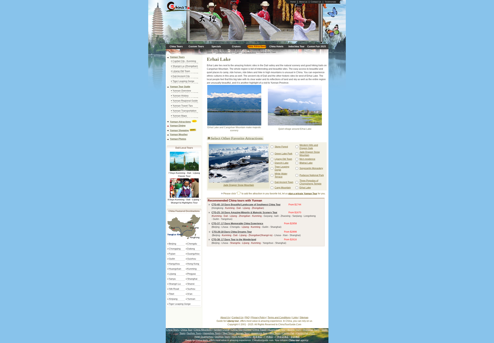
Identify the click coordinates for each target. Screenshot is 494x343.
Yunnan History (181, 95)
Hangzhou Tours (212, 333)
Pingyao (191, 274)
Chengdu (192, 243)
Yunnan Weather (179, 134)
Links (295, 317)
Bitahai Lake (306, 163)
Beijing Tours (294, 330)
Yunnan (191, 299)
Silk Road (174, 289)
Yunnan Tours (177, 57)
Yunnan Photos (178, 139)
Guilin (172, 258)
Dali (237, 52)
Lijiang (172, 274)
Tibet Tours (228, 333)
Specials (216, 46)
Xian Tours (274, 333)
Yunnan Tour (242, 333)
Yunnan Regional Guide (185, 100)
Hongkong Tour (259, 333)
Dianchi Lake (281, 163)
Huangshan (175, 269)
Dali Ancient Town (284, 182)
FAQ (247, 317)
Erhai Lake (305, 187)
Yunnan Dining (177, 125)
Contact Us (316, 2)
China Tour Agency (241, 330)
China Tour (186, 330)
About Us (225, 317)
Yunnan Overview (182, 90)
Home (293, 2)
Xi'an (189, 294)
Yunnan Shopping (179, 130)
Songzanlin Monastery (311, 168)
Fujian (172, 253)
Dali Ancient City (181, 76)
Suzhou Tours (194, 333)
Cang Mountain (283, 187)
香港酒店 (257, 336)
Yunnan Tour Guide (180, 86)
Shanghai (192, 279)
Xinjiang (173, 299)
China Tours (176, 46)
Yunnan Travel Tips (183, 105)
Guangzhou (193, 253)
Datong (191, 248)
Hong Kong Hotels (241, 336)
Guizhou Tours (222, 336)
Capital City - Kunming (184, 61)
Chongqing (175, 248)
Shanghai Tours (311, 330)
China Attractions (256, 46)
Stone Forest (281, 146)
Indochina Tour (296, 46)
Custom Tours (196, 46)
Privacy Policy (258, 317)
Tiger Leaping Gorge (183, 81)
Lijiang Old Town (181, 71)
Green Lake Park (283, 153)
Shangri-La (175, 284)
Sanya (172, 279)
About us (303, 2)
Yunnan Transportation (184, 110)
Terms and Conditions (279, 317)
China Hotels (276, 46)
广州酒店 (268, 336)
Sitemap (304, 317)
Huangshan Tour (277, 330)
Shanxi (191, 284)
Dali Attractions (249, 52)
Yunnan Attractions (180, 121)
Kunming (192, 269)
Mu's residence (307, 159)
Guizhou (191, 258)
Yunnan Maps (180, 115)
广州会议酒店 (282, 336)
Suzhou (191, 289)
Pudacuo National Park (311, 175)
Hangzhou (174, 264)
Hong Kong (193, 264)
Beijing (172, 243)
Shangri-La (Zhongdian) (185, 66)
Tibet (171, 294)
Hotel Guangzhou (204, 336)
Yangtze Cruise (221, 330)
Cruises (236, 46)
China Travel (259, 330)
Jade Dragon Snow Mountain (238, 185)
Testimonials (330, 2)
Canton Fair (288, 333)
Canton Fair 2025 (316, 46)
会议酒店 (295, 336)
